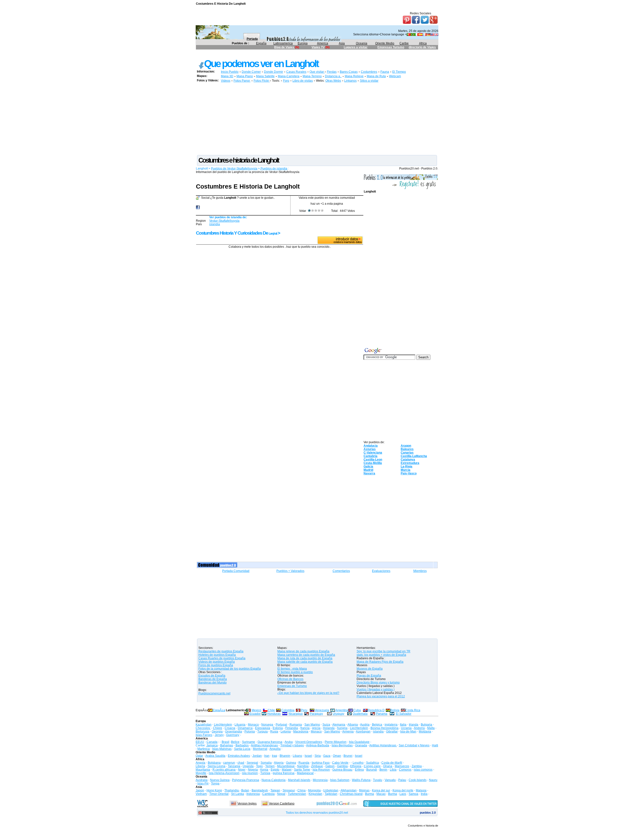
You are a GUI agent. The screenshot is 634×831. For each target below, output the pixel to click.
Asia (342, 43)
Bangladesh (260, 790)
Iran (266, 756)
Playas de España (369, 675)
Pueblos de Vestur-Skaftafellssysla (234, 168)
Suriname (248, 742)
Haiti (435, 745)
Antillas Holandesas (264, 745)
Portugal (281, 724)
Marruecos (402, 766)
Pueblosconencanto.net (214, 693)
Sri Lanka (237, 794)
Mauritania (203, 769)
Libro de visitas (302, 80)
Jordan (257, 756)
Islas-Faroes (204, 735)
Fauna (384, 71)
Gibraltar (392, 731)
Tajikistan (331, 794)
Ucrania (406, 728)
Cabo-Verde (340, 762)
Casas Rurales (296, 71)
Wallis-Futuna (361, 780)
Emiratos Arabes (239, 756)
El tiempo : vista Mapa (292, 668)
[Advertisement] (286, 54)
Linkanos (350, 80)
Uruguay (338, 713)
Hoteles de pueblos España (217, 655)
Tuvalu (377, 780)
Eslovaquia (262, 728)
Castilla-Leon (373, 459)
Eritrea (359, 769)
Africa (423, 43)
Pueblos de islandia (273, 168)
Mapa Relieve (354, 76)
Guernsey (232, 735)
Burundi (371, 769)
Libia (393, 769)
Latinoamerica (283, 43)
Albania (352, 724)
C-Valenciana (373, 452)
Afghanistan (349, 790)
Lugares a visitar (356, 47)
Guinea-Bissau (342, 769)
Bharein (285, 756)
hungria (342, 728)
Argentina (341, 710)
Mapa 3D (227, 76)
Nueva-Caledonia (274, 780)
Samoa (413, 794)
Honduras (274, 713)
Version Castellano (281, 803)
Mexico (256, 710)
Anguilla (275, 749)
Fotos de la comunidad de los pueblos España (229, 668)
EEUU (200, 742)
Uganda (248, 766)
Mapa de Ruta (376, 76)
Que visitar (317, 71)
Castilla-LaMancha (414, 456)
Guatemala (360, 713)
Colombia (287, 710)
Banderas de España (212, 679)
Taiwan (275, 790)
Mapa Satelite (265, 76)
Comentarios (341, 571)
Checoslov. (203, 728)
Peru (304, 710)
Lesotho (358, 762)
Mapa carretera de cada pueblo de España (306, 655)
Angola (200, 762)
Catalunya (408, 459)
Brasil (225, 742)
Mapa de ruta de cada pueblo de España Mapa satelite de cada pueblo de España (305, 660)
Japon (200, 790)
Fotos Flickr (262, 80)
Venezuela (322, 710)
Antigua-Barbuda (317, 745)
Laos (402, 794)
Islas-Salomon (339, 780)
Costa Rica (412, 710)
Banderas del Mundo (212, 682)
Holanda (329, 728)
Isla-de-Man (408, 731)
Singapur (289, 790)
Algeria (279, 762)
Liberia (200, 766)
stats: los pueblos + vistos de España (381, 655)
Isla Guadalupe (359, 742)
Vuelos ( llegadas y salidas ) (376, 689)
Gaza (326, 756)
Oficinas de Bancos (290, 679)
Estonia (278, 728)
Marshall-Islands (299, 780)
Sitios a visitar (369, 80)
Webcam (395, 76)
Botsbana (214, 762)
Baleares (407, 449)
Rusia (274, 731)
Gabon (330, 766)
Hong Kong (214, 790)
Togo (259, 766)
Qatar (199, 756)
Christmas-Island (351, 794)
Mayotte (201, 773)
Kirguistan (315, 794)
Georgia (217, 731)
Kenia (264, 769)
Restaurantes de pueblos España (220, 651)
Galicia (368, 466)
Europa (303, 43)
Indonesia (253, 794)
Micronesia (320, 780)
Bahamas (226, 745)
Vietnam (201, 794)
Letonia (286, 731)
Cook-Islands (417, 780)
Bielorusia (202, 731)
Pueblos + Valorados (290, 571)
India (424, 794)
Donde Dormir (273, 71)
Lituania (240, 724)
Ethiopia (355, 766)
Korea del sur (381, 790)
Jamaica (212, 745)
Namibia (303, 766)
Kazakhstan (203, 724)
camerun (229, 762)
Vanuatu (390, 780)
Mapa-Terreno (312, 76)
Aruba (289, 742)
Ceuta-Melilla (373, 463)
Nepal (281, 794)
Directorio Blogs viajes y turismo (378, 682)
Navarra (369, 473)
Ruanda (303, 762)
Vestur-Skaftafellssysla (224, 220)
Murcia (405, 470)
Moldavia (425, 731)
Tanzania (234, 766)
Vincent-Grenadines (308, 742)
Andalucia (371, 445)
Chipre (217, 728)
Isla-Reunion (321, 769)
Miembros (420, 571)
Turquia (262, 731)
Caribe (404, 43)
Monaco (253, 724)
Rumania (296, 724)
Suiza (326, 724)
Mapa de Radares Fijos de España (380, 661)
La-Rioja (406, 466)
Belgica (377, 724)
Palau (402, 780)
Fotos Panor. (242, 80)
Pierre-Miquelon (335, 742)
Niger (241, 769)
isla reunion (250, 773)
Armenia (348, 731)
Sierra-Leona (216, 766)
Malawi (286, 769)
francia (305, 728)
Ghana (387, 766)
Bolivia (394, 710)
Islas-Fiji (203, 783)
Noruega (267, 724)
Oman (337, 756)
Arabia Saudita (215, 756)
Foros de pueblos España (215, 665)
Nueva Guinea (220, 780)
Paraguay (316, 713)
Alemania (338, 724)
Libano (297, 756)
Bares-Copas (349, 71)
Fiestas (332, 71)
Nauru (433, 780)
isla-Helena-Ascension (224, 773)
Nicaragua (296, 713)
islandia (214, 224)
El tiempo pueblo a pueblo (295, 672)
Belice (235, 742)
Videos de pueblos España (216, 661)
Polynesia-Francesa (245, 780)
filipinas (364, 790)
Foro (286, 80)
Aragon (406, 445)
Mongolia (314, 790)
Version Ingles (247, 803)
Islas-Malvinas (222, 749)
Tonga (215, 783)
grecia (316, 728)
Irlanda (413, 724)
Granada (361, 745)
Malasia (421, 790)
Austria (365, 724)
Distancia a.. (333, 76)
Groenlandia (233, 731)
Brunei (347, 756)
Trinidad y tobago (292, 745)
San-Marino (332, 731)
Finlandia (291, 728)
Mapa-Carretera (288, 76)
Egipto (275, 769)
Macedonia (300, 731)
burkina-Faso (321, 762)
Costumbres (369, 71)
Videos (225, 80)
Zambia (417, 766)
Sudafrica (372, 762)
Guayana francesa (270, 742)
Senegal (252, 762)
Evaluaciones (381, 571)
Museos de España (370, 668)
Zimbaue (317, 766)
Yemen (270, 766)
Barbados (242, 745)
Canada (212, 742)
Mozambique (286, 766)
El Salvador (403, 713)
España (261, 43)
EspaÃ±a (219, 710)
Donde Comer (251, 71)
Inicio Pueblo (229, 71)
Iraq (274, 756)
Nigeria (253, 769)
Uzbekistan (330, 790)
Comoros (405, 769)
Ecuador (255, 713)
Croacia (230, 728)
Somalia (266, 762)
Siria (318, 756)
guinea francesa (283, 773)
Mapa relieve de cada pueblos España (303, 651)
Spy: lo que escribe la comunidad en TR (383, 651)
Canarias (407, 452)
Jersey (219, 735)
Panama (381, 713)
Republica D (376, 710)
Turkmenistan (297, 794)
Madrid (368, 470)
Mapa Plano (245, 76)
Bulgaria (426, 724)
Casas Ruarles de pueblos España (221, 658)
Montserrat (260, 749)
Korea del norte (403, 790)
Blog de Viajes (284, 47)
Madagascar (305, 773)
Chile (271, 710)
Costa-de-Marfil (391, 762)
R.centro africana (224, 769)
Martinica (203, 749)
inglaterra (391, 724)
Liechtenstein (223, 724)
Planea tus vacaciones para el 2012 (381, 696)
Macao (381, 794)
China (301, 790)
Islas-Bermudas (342, 745)
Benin (383, 769)
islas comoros (423, 769)
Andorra (419, 728)
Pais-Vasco (409, 473)
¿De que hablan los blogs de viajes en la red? (308, 693)
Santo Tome (302, 769)
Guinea (291, 762)
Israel (308, 756)
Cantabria (370, 456)
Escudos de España (211, 675)
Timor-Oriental (219, 794)
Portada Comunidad (235, 571)
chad (241, 762)
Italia (403, 724)
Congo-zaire (372, 766)
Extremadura (410, 463)
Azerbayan (363, 731)
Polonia (249, 731)
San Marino (312, 724)
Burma (369, 794)
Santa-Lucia (242, 749)
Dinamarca (245, 728)
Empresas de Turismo (292, 686)
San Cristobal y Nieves (414, 745)
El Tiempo (399, 71)
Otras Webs (333, 80)
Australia (202, 780)
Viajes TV (318, 47)
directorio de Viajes (422, 47)
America (322, 43)
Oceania (361, 43)
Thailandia (231, 790)
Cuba (357, 710)
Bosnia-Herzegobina (384, 728)
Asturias (370, 449)
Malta (431, 728)
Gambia (342, 766)
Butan (245, 790)
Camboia (268, 794)
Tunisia (265, 773)
